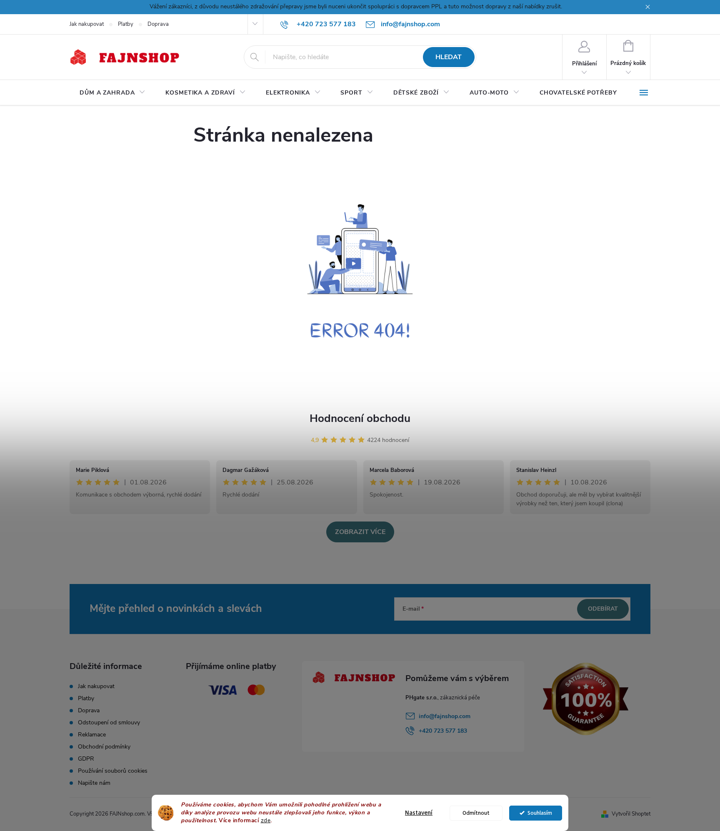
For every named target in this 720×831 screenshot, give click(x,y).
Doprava (158, 24)
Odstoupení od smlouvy (109, 722)
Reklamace (92, 735)
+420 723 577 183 (443, 731)
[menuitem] (112, 93)
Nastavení (418, 813)
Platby (125, 24)
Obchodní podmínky (104, 747)
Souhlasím (540, 813)
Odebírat (603, 609)
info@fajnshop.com (444, 716)
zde (266, 820)
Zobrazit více (360, 532)
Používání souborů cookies (113, 771)
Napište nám (94, 783)
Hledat (448, 57)
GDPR (86, 759)
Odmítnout (476, 813)
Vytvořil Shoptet (631, 814)
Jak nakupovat (87, 24)
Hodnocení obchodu (360, 418)
